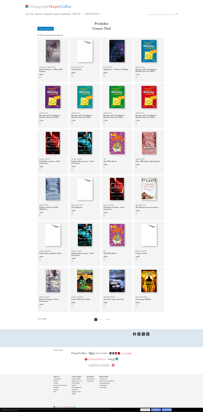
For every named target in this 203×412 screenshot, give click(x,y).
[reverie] (127, 354)
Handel (56, 381)
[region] (101, 410)
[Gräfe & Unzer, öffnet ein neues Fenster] (99, 366)
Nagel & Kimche (77, 381)
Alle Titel (29, 14)
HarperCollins (76, 379)
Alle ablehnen (156, 409)
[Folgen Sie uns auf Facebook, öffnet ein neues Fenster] (134, 334)
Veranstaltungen (51, 14)
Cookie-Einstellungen (145, 409)
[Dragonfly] (113, 360)
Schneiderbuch (76, 387)
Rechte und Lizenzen (60, 385)
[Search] (177, 13)
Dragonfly (75, 389)
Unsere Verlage (92, 13)
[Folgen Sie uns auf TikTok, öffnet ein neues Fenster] (147, 334)
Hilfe (55, 392)
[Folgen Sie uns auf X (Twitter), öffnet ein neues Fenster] (143, 334)
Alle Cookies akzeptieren (167, 409)
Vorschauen (57, 379)
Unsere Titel (103, 379)
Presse (56, 383)
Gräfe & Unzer (76, 392)
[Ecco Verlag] (115, 354)
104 (107, 319)
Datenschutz (91, 379)
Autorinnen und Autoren (107, 381)
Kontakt (56, 389)
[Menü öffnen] (82, 14)
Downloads (102, 387)
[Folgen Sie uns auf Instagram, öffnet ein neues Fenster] (139, 334)
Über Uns (76, 13)
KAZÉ (73, 394)
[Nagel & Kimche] (98, 354)
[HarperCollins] (78, 354)
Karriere (56, 387)
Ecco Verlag (75, 383)
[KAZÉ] (113, 366)
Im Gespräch (65, 14)
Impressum (90, 381)
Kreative (39, 14)
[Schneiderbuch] (95, 360)
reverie (74, 385)
